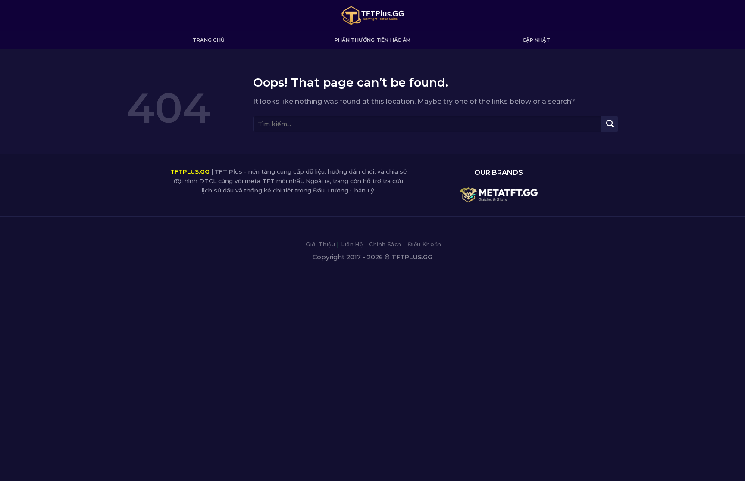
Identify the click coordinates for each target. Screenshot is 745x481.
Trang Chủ (209, 40)
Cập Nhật (536, 40)
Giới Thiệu (320, 244)
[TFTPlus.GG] (372, 15)
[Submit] (610, 124)
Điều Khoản (424, 244)
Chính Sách (385, 244)
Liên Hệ (352, 244)
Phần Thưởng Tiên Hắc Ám (372, 40)
